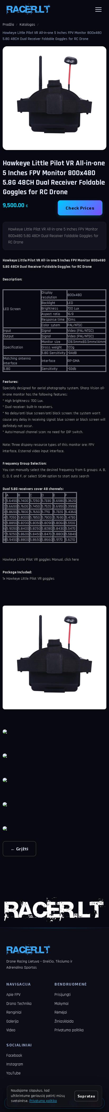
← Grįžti (19, 848)
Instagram (14, 1064)
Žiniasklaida (64, 1021)
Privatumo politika (69, 1030)
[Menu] (98, 9)
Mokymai (61, 1003)
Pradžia (8, 24)
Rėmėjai (60, 1012)
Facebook (14, 1055)
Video (10, 1030)
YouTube (13, 1073)
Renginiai (13, 1012)
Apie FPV (13, 994)
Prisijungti (62, 994)
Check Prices (80, 207)
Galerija (12, 1021)
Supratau (86, 1096)
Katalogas (27, 24)
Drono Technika (18, 1003)
